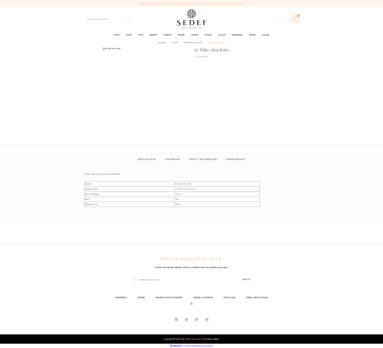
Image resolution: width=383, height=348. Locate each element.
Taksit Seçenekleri (203, 159)
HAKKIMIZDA (121, 297)
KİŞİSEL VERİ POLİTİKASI (257, 297)
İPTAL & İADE (229, 297)
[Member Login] (285, 19)
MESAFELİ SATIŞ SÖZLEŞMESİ (169, 297)
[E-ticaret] (191, 346)
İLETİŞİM (141, 297)
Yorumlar (172, 159)
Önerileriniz (235, 159)
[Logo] (191, 19)
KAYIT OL (247, 279)
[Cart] (295, 19)
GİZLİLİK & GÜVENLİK (203, 297)
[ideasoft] (176, 346)
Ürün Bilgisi (147, 159)
